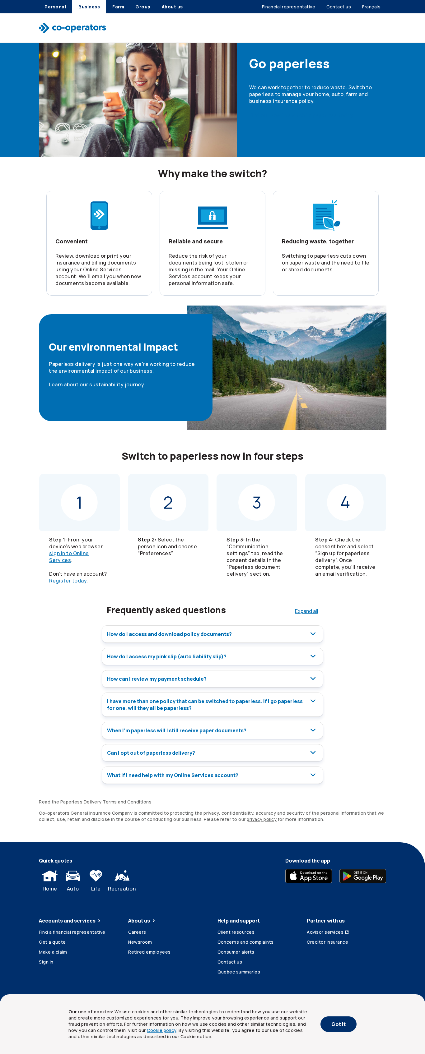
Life (95, 888)
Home (50, 888)
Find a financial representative (72, 932)
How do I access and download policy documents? (169, 634)
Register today (67, 580)
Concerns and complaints (245, 942)
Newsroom (140, 942)
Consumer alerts (236, 952)
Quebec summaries (238, 972)
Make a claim (53, 952)
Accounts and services (67, 920)
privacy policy (262, 819)
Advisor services (325, 932)
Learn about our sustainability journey (96, 384)
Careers (137, 932)
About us (139, 920)
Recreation (122, 888)
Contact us (229, 962)
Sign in (46, 962)
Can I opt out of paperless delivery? (151, 752)
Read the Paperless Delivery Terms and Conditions (95, 802)
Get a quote (52, 942)
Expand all (306, 611)
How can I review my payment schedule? (157, 678)
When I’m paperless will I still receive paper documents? (176, 730)
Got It (338, 1024)
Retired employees (149, 952)
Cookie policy (161, 1030)
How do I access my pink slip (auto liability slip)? (167, 656)
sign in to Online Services (69, 557)
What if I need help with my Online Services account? (172, 775)
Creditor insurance (327, 942)
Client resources (236, 932)
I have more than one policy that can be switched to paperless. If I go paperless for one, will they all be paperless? (205, 704)
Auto (73, 888)
